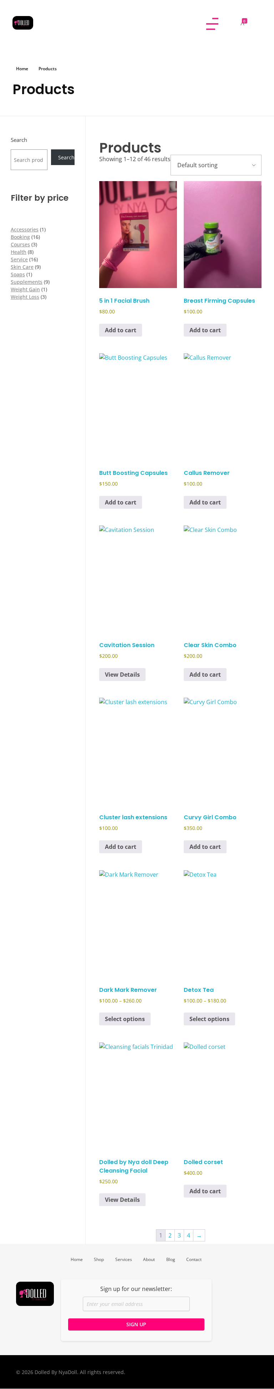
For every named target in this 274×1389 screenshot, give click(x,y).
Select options (125, 1019)
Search (19, 140)
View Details (122, 674)
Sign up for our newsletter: (136, 1289)
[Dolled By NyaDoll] (106, 23)
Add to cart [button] (120, 330)
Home (22, 69)
